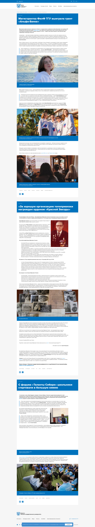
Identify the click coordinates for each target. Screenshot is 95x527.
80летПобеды (21, 368)
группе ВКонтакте (44, 153)
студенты (21, 190)
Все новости (25, 12)
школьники (21, 498)
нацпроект (48, 498)
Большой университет (49, 190)
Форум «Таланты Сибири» (23, 457)
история (32, 368)
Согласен (68, 524)
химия (43, 498)
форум (26, 498)
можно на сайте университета (26, 365)
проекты (33, 190)
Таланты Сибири (31, 498)
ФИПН (40, 368)
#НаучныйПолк (49, 368)
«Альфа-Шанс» (36, 30)
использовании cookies (54, 524)
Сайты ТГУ (21, 1)
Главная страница (20, 12)
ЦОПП (20, 398)
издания (43, 368)
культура (37, 190)
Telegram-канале (52, 153)
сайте (48, 342)
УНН (40, 498)
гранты (25, 190)
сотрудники (27, 368)
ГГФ (36, 368)
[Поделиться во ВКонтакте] (20, 194)
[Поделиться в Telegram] (23, 194)
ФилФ (29, 190)
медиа (42, 190)
